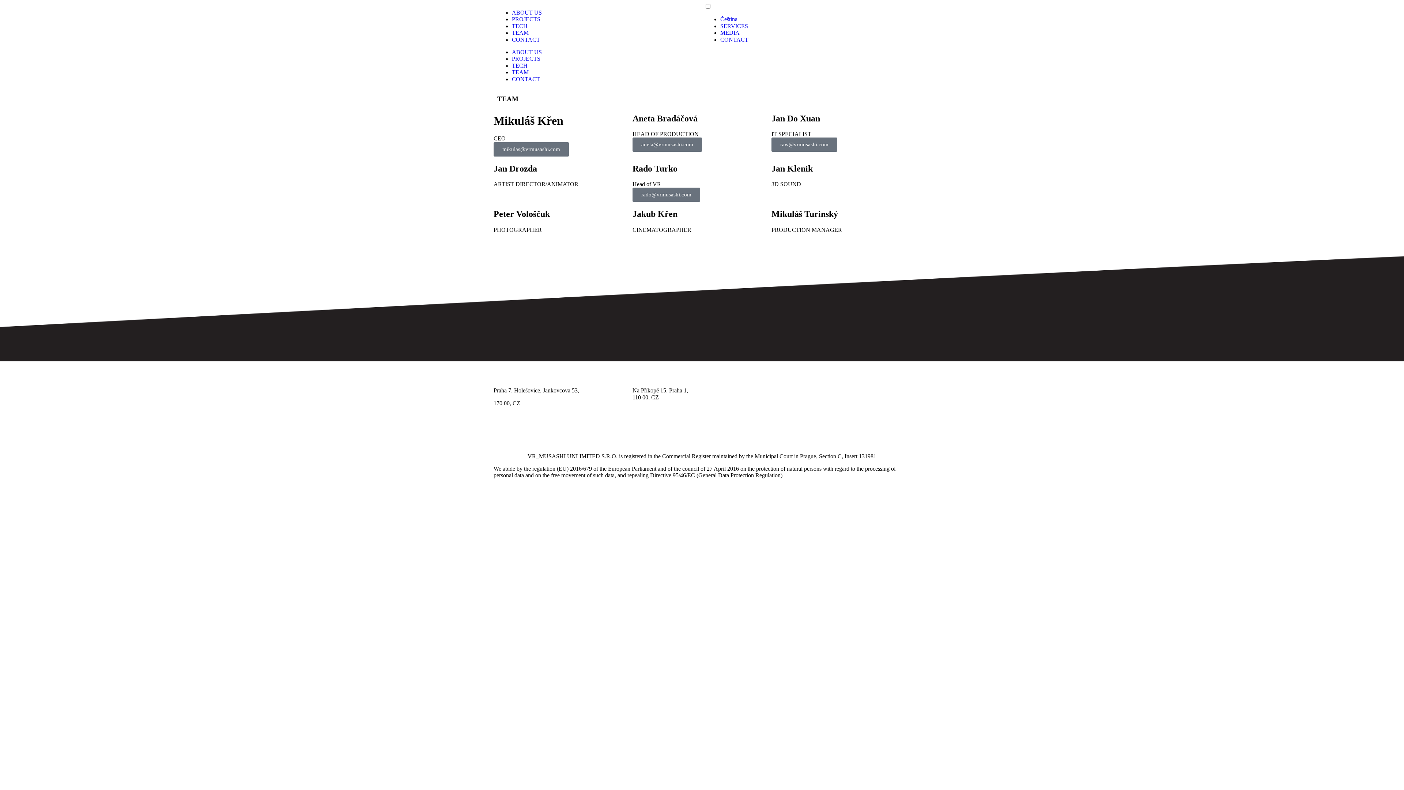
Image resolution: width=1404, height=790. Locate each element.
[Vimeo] (562, 429)
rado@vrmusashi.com (666, 195)
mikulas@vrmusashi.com (531, 149)
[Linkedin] (542, 429)
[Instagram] (522, 429)
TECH (520, 26)
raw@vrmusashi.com (804, 144)
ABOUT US (527, 13)
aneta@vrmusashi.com (667, 144)
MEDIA (730, 33)
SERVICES (734, 26)
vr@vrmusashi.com (793, 397)
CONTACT (526, 40)
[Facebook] (503, 429)
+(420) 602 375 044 (794, 390)
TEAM (520, 33)
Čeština (728, 19)
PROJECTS (526, 19)
